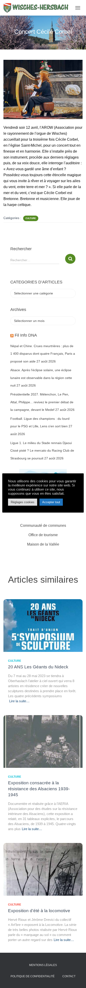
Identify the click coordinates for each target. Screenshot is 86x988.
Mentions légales (43, 965)
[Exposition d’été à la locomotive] (43, 869)
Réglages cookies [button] (22, 502)
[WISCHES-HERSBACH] (37, 8)
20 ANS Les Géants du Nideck (38, 666)
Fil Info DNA (26, 335)
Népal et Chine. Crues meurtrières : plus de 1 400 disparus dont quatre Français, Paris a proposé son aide (42, 353)
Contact (68, 976)
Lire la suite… (19, 701)
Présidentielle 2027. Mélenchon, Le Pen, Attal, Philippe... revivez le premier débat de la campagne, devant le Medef (41, 402)
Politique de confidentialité (33, 976)
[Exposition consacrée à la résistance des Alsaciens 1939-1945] (43, 741)
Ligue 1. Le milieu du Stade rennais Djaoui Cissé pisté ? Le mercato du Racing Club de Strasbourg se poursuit (42, 450)
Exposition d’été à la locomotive (39, 910)
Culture (30, 218)
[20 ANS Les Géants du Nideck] (43, 625)
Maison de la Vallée (43, 544)
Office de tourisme (43, 535)
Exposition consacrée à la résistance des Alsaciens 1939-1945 (39, 788)
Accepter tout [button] (51, 502)
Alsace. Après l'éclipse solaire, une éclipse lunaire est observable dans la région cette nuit (41, 377)
